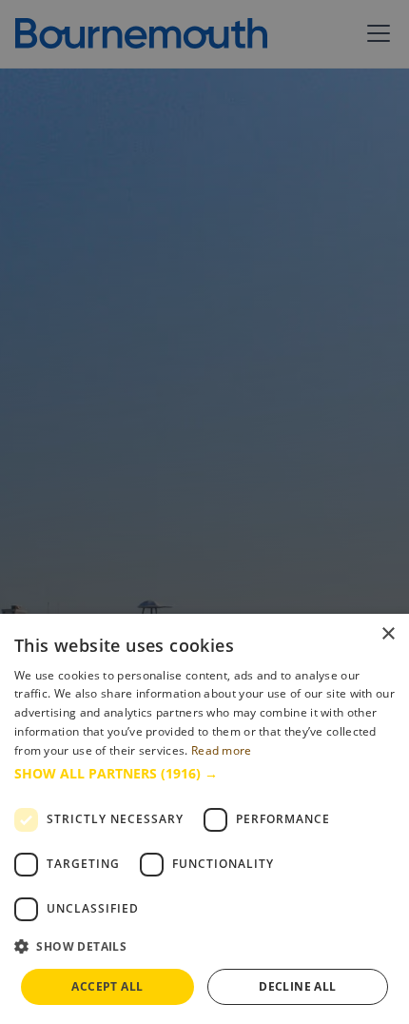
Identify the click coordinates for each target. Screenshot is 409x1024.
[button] (204, 773)
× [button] (387, 634)
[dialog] (204, 819)
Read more (221, 750)
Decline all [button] (297, 986)
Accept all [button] (107, 986)
